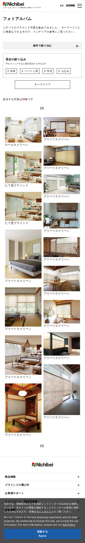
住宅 (49, 71)
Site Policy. (69, 524)
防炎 (12, 71)
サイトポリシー (45, 511)
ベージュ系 (31, 71)
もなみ (64, 71)
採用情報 (70, 5)
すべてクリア (42, 84)
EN (61, 5)
